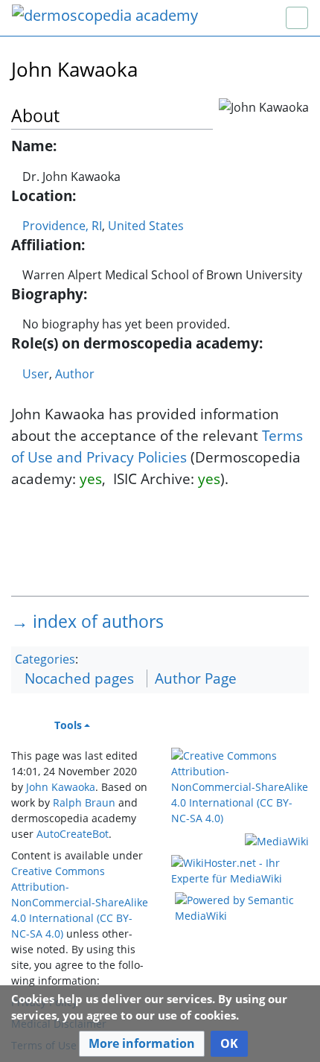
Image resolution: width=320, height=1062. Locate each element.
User (35, 374)
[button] (142, 1044)
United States (146, 225)
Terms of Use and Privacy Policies (157, 446)
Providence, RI (62, 225)
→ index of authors (87, 621)
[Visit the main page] (105, 17)
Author (75, 374)
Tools (68, 725)
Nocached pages (79, 678)
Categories (45, 659)
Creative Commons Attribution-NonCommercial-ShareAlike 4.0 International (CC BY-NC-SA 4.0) (79, 902)
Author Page (196, 678)
